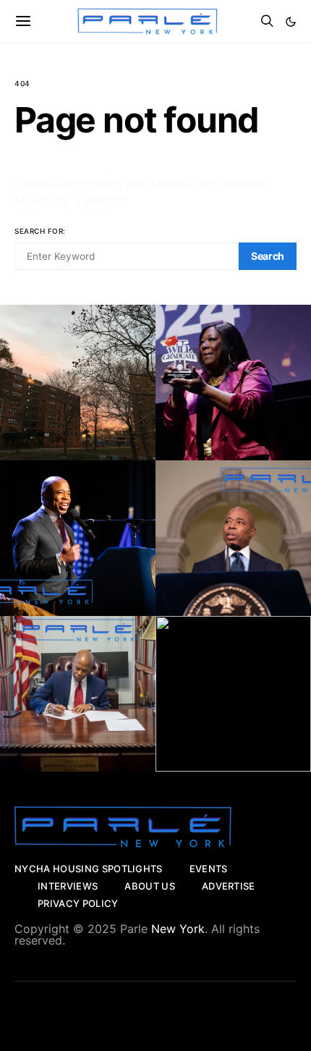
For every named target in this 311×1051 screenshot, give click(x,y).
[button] (291, 22)
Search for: (40, 231)
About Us (149, 886)
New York (178, 928)
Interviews (68, 886)
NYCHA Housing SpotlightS (88, 868)
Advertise (228, 886)
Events (208, 868)
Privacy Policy (78, 903)
